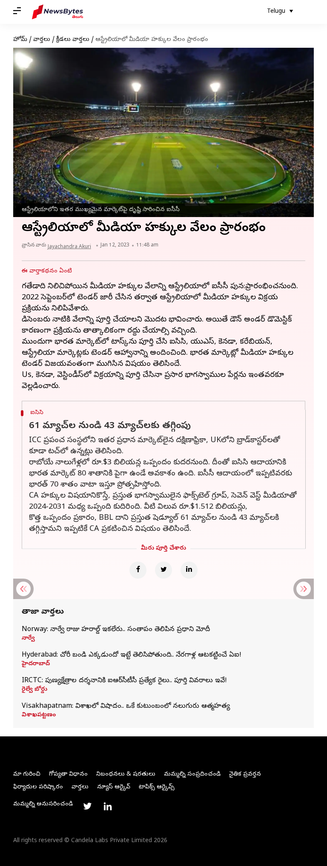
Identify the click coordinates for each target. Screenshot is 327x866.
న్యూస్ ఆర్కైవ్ (113, 787)
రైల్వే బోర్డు (34, 690)
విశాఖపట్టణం (39, 715)
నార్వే (28, 639)
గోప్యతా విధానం (68, 774)
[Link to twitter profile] (87, 806)
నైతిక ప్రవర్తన (245, 774)
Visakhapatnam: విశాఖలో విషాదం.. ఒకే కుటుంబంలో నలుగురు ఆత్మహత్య (126, 706)
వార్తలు (41, 40)
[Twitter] (163, 570)
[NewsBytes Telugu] (57, 12)
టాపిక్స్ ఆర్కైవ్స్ (157, 787)
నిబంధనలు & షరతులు (125, 774)
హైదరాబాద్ (36, 664)
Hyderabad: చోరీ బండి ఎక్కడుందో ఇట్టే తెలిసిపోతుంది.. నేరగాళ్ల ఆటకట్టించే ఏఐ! (131, 655)
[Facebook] (137, 570)
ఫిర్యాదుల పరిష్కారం (38, 787)
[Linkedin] (189, 570)
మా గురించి (26, 774)
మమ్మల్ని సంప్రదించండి (192, 774)
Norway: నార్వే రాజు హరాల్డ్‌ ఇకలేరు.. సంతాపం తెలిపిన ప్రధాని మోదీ (116, 630)
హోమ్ (20, 40)
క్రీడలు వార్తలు (72, 40)
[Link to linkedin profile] (108, 806)
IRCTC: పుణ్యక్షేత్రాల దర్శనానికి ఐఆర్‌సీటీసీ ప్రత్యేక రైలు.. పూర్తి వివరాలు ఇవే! (124, 681)
